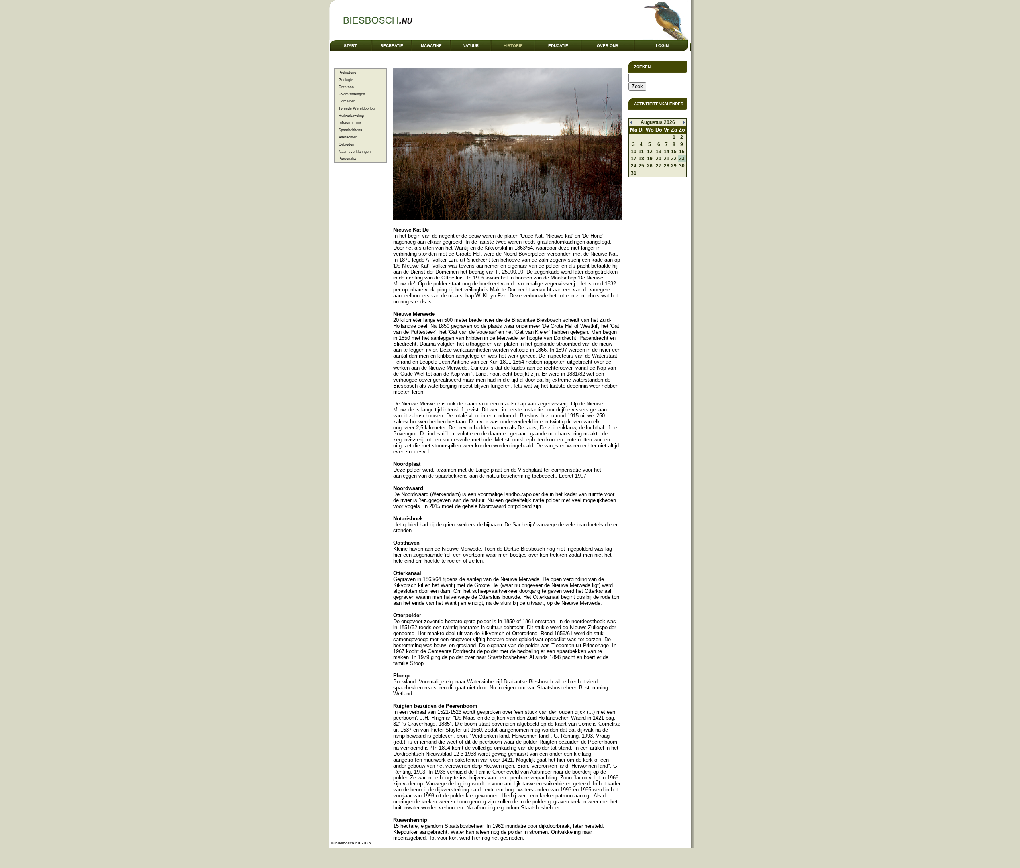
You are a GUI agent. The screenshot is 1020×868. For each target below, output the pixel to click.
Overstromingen (352, 94)
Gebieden (346, 144)
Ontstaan (346, 87)
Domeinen (347, 101)
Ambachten (348, 137)
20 (658, 158)
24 (633, 166)
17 (633, 158)
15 (674, 151)
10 (633, 151)
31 (633, 173)
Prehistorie (347, 73)
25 (641, 166)
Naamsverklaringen (355, 152)
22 (674, 158)
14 (666, 151)
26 (650, 166)
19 (650, 158)
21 (666, 158)
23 (682, 158)
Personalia (347, 159)
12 (650, 151)
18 (641, 158)
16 (682, 151)
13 (658, 151)
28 (666, 166)
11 (641, 151)
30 (682, 166)
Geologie (346, 80)
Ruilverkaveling (351, 116)
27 (658, 166)
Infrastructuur (350, 123)
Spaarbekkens (350, 130)
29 (674, 166)
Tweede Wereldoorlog (357, 108)
